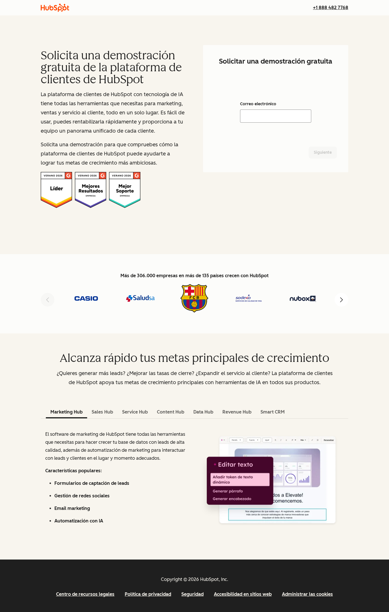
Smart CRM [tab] (273, 412)
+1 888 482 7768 (330, 7)
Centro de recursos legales (85, 594)
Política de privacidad (148, 594)
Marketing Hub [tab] (66, 412)
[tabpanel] (194, 479)
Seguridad (192, 594)
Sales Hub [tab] (102, 412)
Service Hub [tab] (135, 412)
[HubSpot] (55, 7)
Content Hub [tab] (170, 412)
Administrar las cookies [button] (307, 594)
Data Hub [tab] (203, 412)
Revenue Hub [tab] (236, 412)
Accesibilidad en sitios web (243, 594)
